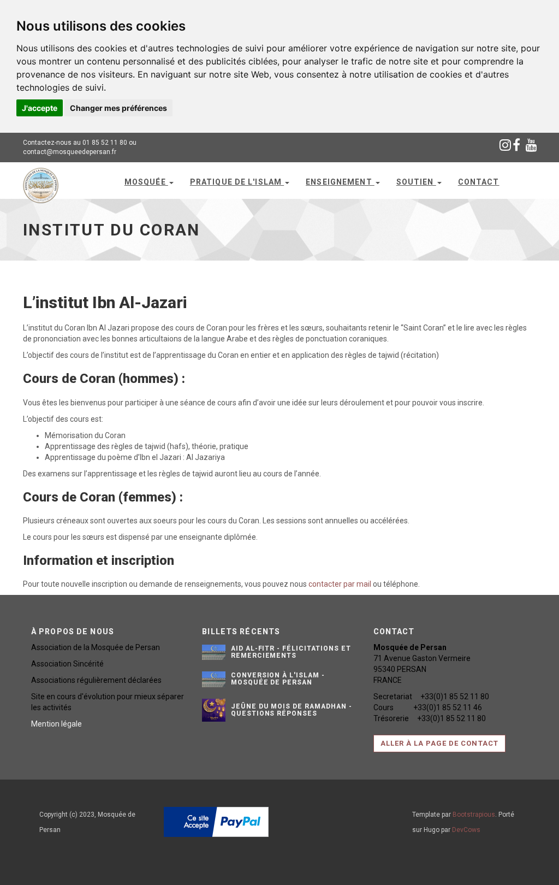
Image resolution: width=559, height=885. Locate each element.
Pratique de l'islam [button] (237, 182)
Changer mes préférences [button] (118, 108)
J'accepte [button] (39, 108)
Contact (478, 182)
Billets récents (241, 631)
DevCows (466, 830)
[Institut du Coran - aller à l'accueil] (41, 179)
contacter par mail (339, 584)
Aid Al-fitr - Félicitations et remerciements (291, 652)
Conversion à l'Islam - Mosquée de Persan (278, 678)
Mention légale (56, 723)
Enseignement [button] (340, 182)
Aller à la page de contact (439, 743)
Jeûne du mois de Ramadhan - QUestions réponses (291, 710)
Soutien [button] (416, 182)
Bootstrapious (474, 814)
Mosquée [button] (146, 182)
